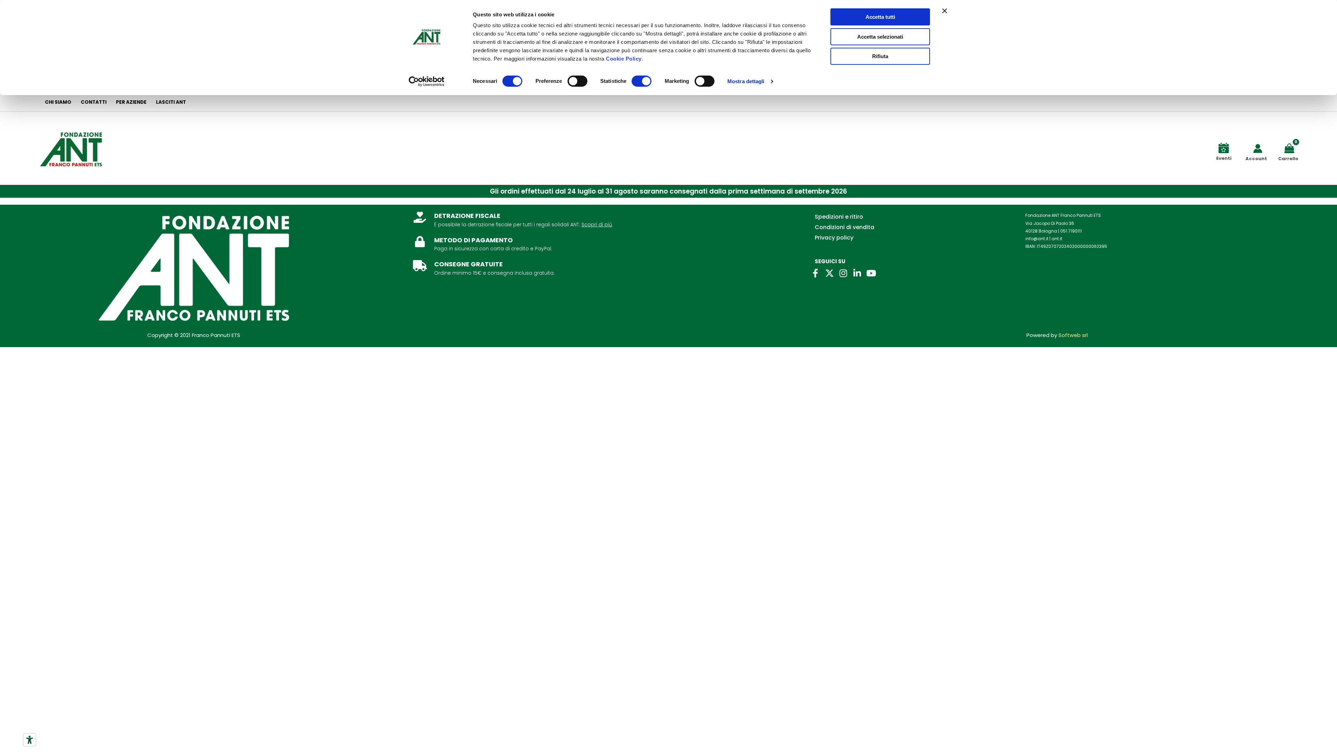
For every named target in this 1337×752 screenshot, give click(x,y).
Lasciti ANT (171, 102)
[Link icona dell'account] (1257, 148)
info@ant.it (1036, 239)
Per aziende (131, 102)
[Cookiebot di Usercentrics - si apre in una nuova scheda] (426, 81)
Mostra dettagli (746, 81)
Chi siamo (58, 102)
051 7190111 (1071, 231)
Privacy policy (834, 238)
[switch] (577, 81)
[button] (668, 191)
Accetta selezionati (880, 37)
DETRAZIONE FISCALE (467, 215)
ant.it (1056, 239)
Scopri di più (596, 224)
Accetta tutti (880, 17)
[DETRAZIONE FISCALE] (419, 217)
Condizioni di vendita (844, 227)
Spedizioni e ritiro (839, 217)
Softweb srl (1073, 335)
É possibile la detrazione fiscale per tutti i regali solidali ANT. (507, 224)
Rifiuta (880, 56)
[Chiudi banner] (944, 10)
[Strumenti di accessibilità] (29, 739)
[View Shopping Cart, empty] (1290, 147)
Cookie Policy (624, 59)
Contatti (94, 102)
